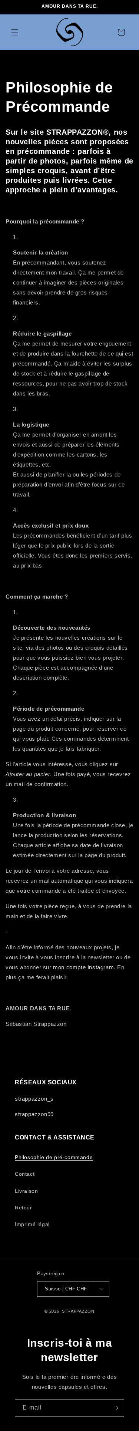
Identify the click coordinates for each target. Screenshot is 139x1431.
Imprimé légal (32, 1224)
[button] (15, 32)
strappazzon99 (34, 1114)
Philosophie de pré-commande (54, 1157)
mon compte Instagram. (84, 967)
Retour (23, 1208)
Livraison (26, 1191)
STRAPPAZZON (78, 1311)
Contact (24, 1174)
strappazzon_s (34, 1098)
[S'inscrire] (115, 1408)
